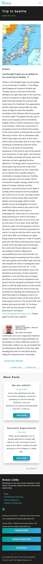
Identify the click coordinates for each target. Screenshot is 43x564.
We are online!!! (21, 385)
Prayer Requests (11, 500)
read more (22, 415)
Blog (6, 494)
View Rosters (21, 530)
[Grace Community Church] (6, 3)
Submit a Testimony (13, 503)
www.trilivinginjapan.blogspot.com (16, 314)
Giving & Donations (21, 539)
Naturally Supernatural (21, 428)
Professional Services (13, 497)
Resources (21, 548)
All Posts (31, 469)
